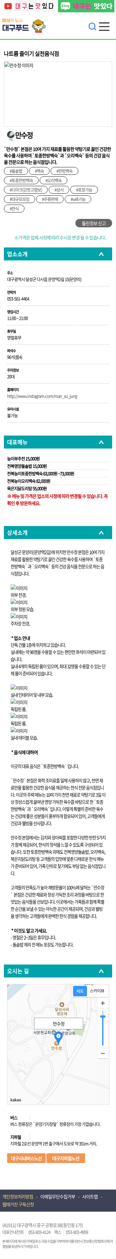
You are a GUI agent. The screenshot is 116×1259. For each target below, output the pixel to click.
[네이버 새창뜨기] (86, 7)
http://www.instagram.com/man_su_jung (42, 396)
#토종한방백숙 (21, 180)
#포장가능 (84, 189)
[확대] (103, 1003)
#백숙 (39, 171)
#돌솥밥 (16, 171)
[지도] (80, 991)
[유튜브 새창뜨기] (29, 7)
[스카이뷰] (97, 991)
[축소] (103, 1053)
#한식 (14, 208)
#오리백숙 (53, 180)
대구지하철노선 (65, 1158)
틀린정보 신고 (94, 223)
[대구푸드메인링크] (26, 21)
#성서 (58, 189)
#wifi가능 (78, 199)
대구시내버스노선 (26, 1158)
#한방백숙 (64, 171)
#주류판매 (50, 199)
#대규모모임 (19, 199)
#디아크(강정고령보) (26, 189)
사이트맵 (90, 1196)
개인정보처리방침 (17, 1196)
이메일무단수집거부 (57, 1196)
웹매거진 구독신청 (18, 1204)
